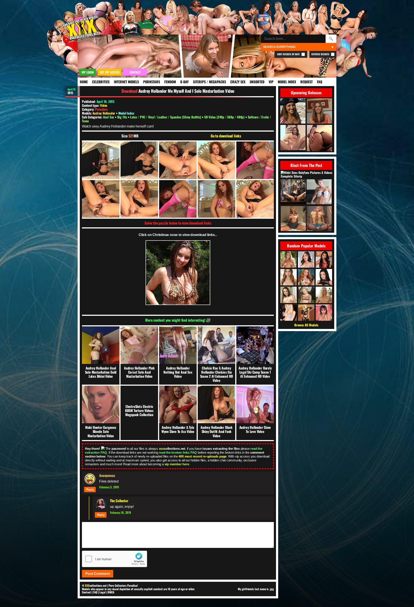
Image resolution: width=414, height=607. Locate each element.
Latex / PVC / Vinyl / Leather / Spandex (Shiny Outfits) (166, 117)
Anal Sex (109, 117)
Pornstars (151, 81)
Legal (102, 592)
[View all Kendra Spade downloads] (306, 259)
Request (306, 81)
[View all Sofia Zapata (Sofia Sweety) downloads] (324, 259)
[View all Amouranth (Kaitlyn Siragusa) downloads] (306, 277)
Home (84, 81)
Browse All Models (306, 324)
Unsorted (257, 81)
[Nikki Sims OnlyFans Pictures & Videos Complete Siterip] (306, 174)
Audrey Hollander (104, 113)
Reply (90, 489)
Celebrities (101, 81)
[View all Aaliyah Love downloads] (324, 295)
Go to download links (226, 136)
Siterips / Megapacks (209, 81)
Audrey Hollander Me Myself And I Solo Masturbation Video (186, 91)
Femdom (170, 81)
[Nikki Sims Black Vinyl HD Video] (293, 192)
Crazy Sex (237, 81)
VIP (271, 81)
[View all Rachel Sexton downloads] (306, 295)
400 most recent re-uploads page (202, 456)
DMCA (111, 592)
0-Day (184, 81)
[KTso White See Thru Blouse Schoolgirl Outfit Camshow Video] (293, 219)
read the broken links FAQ (178, 452)
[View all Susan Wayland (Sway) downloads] (306, 312)
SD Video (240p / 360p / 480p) (224, 117)
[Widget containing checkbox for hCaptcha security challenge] (114, 559)
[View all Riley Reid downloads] (288, 277)
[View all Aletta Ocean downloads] (324, 277)
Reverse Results (320, 54)
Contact (86, 592)
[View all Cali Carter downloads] (288, 259)
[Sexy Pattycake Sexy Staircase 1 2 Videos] (319, 219)
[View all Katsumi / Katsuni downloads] (324, 312)
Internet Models (126, 81)
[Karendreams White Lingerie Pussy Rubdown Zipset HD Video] (319, 192)
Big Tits (122, 117)
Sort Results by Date (288, 54)
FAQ (319, 81)
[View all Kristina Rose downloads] (288, 295)
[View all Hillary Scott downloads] (288, 312)
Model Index (287, 81)
